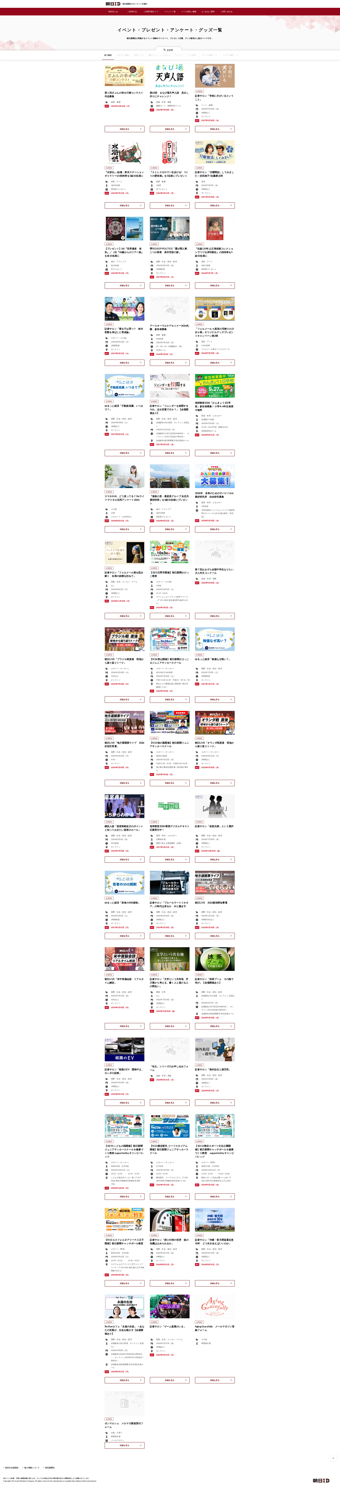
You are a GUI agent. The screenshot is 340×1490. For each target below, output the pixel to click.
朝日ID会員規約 (11, 1468)
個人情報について (31, 1468)
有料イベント (139, 55)
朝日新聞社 (50, 1468)
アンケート (179, 55)
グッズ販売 (192, 55)
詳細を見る (124, 129)
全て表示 (108, 55)
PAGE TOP (333, 1458)
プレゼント (167, 55)
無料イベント (153, 55)
